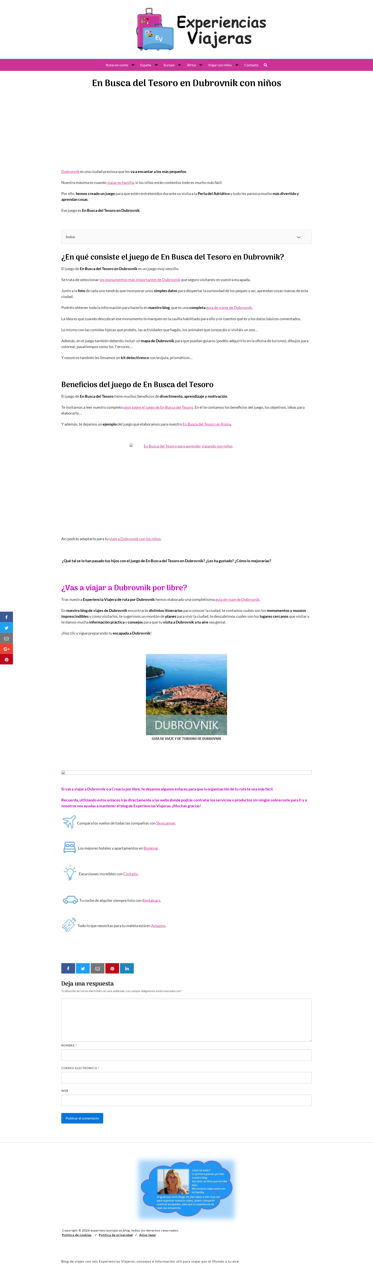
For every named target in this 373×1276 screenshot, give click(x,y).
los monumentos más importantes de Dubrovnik (140, 279)
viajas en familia (120, 182)
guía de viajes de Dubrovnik (229, 307)
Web (64, 1090)
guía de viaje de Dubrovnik (237, 599)
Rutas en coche (117, 65)
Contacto (251, 65)
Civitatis (130, 873)
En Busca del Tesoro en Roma (207, 424)
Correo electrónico (80, 1068)
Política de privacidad (116, 1235)
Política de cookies (77, 1235)
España (145, 65)
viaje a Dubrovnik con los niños (135, 538)
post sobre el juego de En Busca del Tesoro (158, 407)
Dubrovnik (70, 171)
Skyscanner (165, 823)
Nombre (69, 1045)
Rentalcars (151, 900)
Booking (151, 848)
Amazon (158, 925)
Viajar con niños (220, 65)
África (191, 65)
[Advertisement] (186, 125)
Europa (169, 65)
